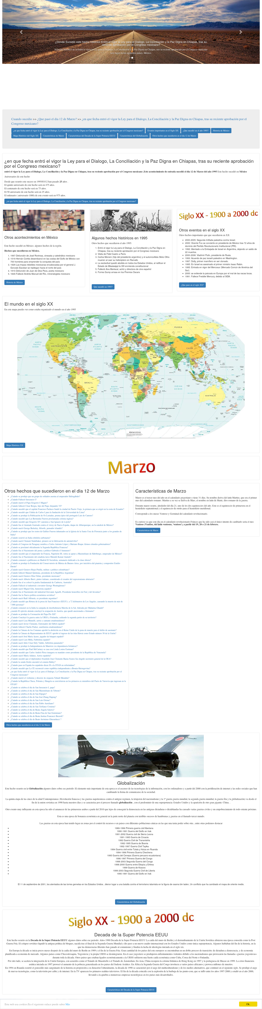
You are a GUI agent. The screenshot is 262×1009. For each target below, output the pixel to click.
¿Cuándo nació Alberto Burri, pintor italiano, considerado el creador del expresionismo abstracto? (52, 579)
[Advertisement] (131, 86)
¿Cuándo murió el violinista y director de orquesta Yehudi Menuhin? (39, 677)
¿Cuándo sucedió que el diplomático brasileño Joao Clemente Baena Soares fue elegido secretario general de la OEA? (60, 658)
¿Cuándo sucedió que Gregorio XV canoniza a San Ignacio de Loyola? (40, 521)
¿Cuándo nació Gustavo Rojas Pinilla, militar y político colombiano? (39, 569)
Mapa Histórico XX (14, 445)
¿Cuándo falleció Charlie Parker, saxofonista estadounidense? (36, 626)
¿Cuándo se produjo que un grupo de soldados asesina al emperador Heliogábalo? (45, 496)
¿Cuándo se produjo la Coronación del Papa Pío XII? (33, 614)
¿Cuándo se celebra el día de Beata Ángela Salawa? (32, 709)
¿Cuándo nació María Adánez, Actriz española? (30, 655)
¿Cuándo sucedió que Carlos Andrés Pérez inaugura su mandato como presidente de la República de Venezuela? (58, 652)
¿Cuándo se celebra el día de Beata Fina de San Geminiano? (36, 712)
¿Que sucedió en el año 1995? (195, 130)
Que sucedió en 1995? (103, 286)
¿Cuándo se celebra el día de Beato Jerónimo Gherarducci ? (35, 719)
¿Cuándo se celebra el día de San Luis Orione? (30, 700)
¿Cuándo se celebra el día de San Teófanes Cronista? (32, 706)
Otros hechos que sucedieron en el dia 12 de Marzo (174, 135)
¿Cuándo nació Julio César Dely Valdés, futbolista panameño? (36, 642)
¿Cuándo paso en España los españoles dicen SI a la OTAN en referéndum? (42, 665)
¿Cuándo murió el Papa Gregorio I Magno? (29, 502)
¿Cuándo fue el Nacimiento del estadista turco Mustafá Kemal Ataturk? (40, 556)
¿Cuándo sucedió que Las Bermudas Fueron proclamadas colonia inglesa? (41, 518)
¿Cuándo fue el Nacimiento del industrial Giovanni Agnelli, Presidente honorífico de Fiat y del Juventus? (55, 591)
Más (68, 1004)
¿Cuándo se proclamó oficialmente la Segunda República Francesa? (39, 547)
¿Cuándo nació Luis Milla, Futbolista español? (30, 639)
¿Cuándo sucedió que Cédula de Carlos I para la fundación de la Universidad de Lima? (47, 512)
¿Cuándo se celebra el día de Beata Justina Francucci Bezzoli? (36, 716)
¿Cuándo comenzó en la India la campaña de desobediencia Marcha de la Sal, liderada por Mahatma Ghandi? (57, 607)
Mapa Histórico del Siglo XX (26, 135)
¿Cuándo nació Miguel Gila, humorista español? (31, 588)
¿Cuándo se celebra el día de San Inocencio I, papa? (32, 687)
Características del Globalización (134, 135)
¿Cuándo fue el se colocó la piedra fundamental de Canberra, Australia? (41, 582)
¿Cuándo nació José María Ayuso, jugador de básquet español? (37, 636)
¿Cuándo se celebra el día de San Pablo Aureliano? (32, 703)
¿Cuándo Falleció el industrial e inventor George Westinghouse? (37, 585)
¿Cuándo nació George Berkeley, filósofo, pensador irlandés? (36, 528)
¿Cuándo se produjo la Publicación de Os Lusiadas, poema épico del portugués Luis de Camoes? (51, 515)
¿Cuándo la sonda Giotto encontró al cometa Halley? (32, 661)
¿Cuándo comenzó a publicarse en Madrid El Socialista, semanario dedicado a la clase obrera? (50, 560)
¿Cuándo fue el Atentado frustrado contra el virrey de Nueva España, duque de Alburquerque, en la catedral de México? (62, 525)
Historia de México (221, 130)
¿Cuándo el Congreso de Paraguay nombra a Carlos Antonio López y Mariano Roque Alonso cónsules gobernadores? (60, 544)
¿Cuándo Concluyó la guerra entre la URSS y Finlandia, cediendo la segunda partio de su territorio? (53, 617)
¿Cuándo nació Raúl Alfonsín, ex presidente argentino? (33, 598)
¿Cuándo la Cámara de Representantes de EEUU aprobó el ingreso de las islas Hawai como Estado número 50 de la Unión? (63, 633)
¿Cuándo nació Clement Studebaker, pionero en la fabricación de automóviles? (44, 540)
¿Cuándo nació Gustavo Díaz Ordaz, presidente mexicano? (35, 575)
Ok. (248, 1004)
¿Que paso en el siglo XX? (192, 284)
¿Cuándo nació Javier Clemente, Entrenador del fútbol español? (37, 623)
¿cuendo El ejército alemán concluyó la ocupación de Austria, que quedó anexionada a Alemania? (52, 611)
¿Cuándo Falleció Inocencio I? (23, 499)
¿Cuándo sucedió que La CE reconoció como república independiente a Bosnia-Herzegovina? (50, 668)
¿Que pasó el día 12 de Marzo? (57, 119)
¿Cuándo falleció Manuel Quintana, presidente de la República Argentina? (42, 572)
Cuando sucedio (21, 119)
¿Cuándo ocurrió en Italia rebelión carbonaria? (30, 537)
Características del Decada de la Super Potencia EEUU (92, 135)
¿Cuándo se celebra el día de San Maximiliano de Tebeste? (35, 690)
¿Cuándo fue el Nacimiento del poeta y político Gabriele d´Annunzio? (40, 550)
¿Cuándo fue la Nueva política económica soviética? (32, 595)
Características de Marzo (53, 135)
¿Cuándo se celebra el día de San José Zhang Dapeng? (33, 697)
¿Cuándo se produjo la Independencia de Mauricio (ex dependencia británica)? (43, 646)
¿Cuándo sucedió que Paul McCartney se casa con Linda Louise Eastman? (42, 649)
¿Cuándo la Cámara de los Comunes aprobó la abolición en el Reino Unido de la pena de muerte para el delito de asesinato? (63, 630)
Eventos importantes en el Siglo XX (163, 130)
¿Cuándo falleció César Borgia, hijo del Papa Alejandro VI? (36, 505)
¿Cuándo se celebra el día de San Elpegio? (28, 693)
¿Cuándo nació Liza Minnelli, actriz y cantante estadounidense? (37, 620)
